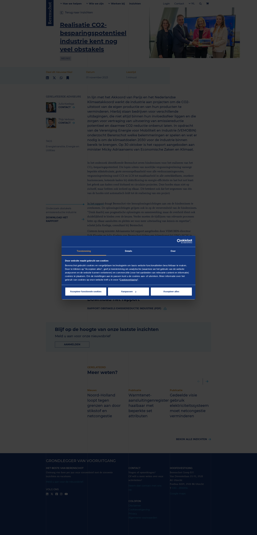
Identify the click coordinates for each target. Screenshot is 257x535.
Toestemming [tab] (84, 251)
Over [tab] (173, 251)
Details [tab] (128, 251)
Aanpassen (127, 291)
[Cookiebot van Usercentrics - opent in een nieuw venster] (179, 241)
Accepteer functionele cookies (85, 291)
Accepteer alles (171, 291)
